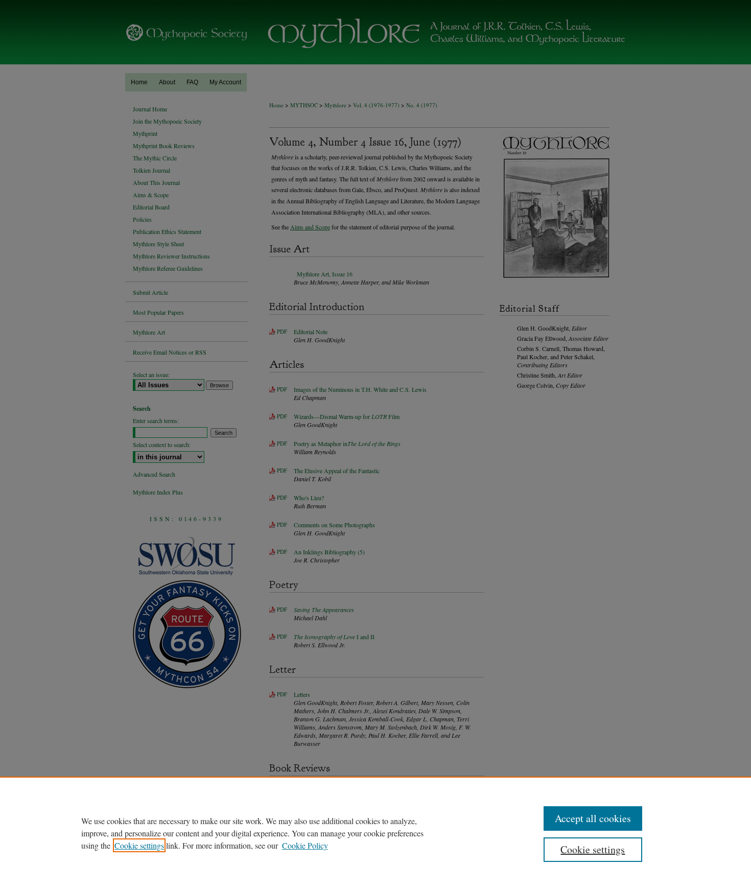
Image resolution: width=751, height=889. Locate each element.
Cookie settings (139, 845)
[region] (375, 833)
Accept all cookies (593, 818)
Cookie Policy (305, 845)
